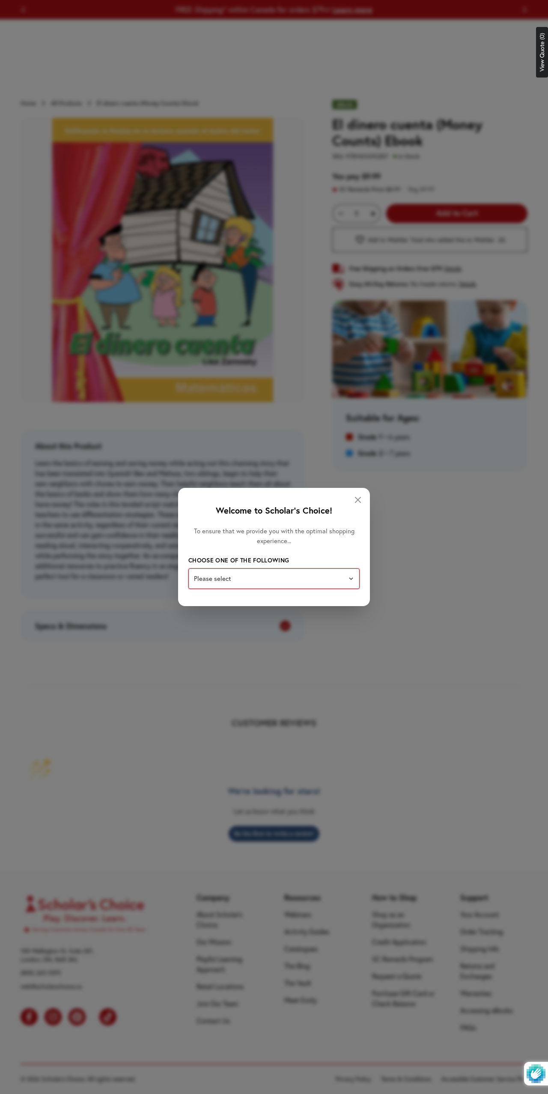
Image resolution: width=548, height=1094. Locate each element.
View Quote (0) (542, 52)
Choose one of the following (238, 560)
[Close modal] (358, 500)
